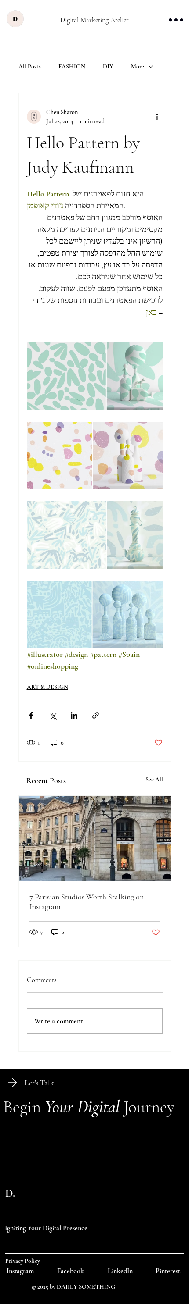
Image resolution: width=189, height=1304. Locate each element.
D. (10, 1193)
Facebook (70, 1271)
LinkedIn (120, 1271)
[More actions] (157, 116)
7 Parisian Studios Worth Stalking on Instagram (86, 901)
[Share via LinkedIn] (74, 715)
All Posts (29, 66)
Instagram (20, 1271)
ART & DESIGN (47, 687)
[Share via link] (95, 715)
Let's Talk (39, 1082)
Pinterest (168, 1271)
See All (154, 779)
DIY (108, 66)
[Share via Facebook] (31, 715)
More (137, 66)
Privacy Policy (22, 1261)
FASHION (71, 66)
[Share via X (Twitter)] (52, 715)
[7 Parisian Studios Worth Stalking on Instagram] (95, 838)
